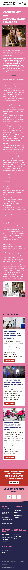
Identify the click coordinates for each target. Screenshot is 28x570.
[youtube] (14, 497)
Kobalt (22, 561)
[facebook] (9, 497)
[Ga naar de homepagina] (8, 4)
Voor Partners (5, 536)
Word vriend (5, 539)
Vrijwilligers (17, 536)
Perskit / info (5, 549)
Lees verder (10, 360)
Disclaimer (4, 564)
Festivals (16, 517)
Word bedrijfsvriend (7, 537)
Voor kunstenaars (6, 550)
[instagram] (19, 497)
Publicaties (17, 539)
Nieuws (16, 538)
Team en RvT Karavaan (7, 542)
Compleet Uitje (18, 519)
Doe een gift (5, 541)
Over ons (16, 533)
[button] (22, 3)
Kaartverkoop (17, 510)
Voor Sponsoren (6, 534)
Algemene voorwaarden (8, 567)
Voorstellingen (18, 515)
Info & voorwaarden (19, 508)
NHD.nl (14, 75)
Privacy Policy (5, 565)
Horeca (16, 512)
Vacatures (16, 534)
